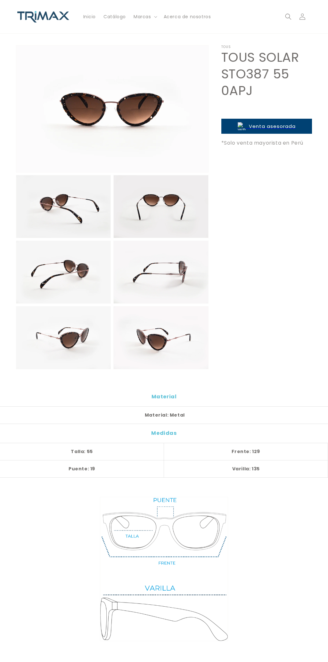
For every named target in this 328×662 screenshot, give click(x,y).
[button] (145, 16)
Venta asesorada (271, 126)
